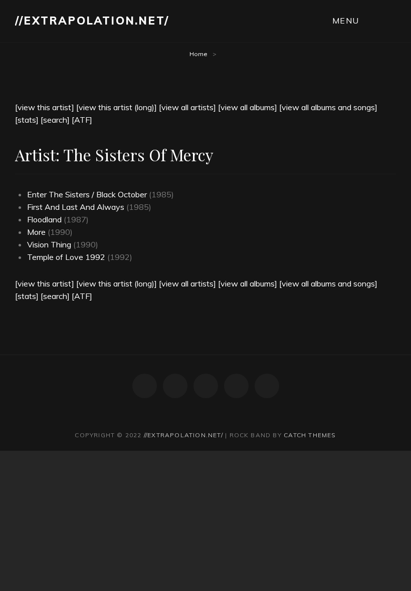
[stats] (27, 120)
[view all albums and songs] (328, 107)
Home (198, 54)
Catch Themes (310, 435)
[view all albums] (247, 107)
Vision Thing (49, 244)
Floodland (44, 219)
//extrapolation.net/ (92, 21)
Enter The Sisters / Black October (87, 194)
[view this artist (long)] (116, 107)
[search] (55, 120)
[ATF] (82, 120)
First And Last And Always (75, 207)
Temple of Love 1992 (66, 257)
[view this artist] (44, 107)
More (36, 232)
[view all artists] (187, 107)
